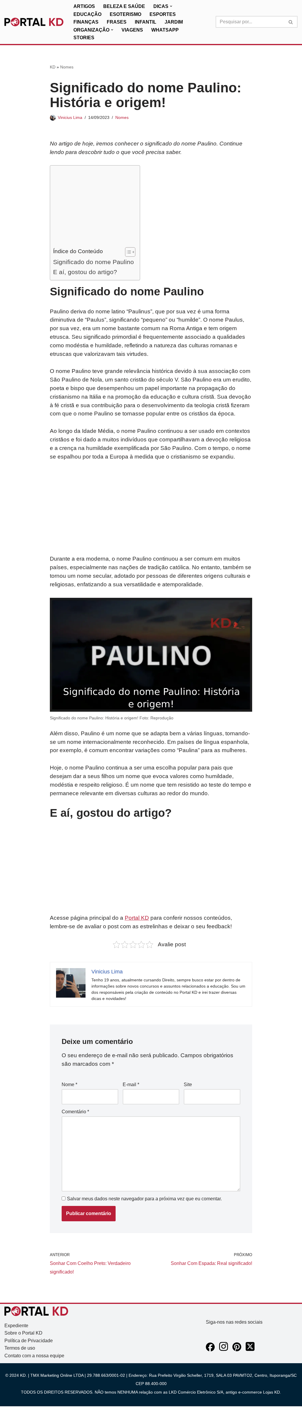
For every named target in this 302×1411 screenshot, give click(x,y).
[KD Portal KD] (33, 22)
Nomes (66, 67)
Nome (69, 1084)
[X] (250, 1349)
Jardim (174, 21)
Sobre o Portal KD (23, 1332)
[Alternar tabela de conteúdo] (127, 252)
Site (188, 1084)
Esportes (163, 14)
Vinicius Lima (70, 117)
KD (52, 67)
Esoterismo (125, 14)
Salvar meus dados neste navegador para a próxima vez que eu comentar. (144, 1198)
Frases (117, 21)
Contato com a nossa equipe (34, 1355)
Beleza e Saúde (124, 6)
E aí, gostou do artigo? (85, 272)
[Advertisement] (93, 208)
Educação (87, 14)
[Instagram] (223, 1349)
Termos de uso (19, 1348)
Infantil (145, 21)
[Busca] (291, 22)
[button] (171, 6)
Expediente (16, 1325)
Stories (83, 37)
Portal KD (137, 918)
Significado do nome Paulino (93, 261)
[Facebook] (210, 1349)
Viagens (132, 29)
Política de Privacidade (28, 1340)
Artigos (84, 6)
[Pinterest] (236, 1349)
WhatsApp (165, 29)
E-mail (131, 1084)
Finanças (86, 21)
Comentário (75, 1111)
